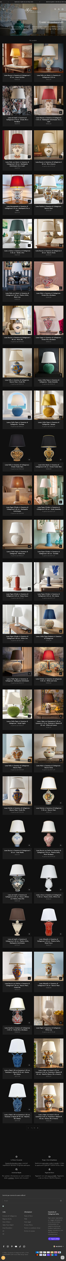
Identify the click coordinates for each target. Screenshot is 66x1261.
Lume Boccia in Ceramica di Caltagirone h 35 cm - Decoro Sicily (49, 252)
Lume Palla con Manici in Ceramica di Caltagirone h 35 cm (48, 76)
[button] (3, 1258)
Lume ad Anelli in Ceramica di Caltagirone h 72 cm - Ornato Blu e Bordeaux (17, 119)
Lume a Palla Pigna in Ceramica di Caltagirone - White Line (17, 552)
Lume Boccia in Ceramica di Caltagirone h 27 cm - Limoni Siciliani (17, 76)
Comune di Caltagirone (10, 1216)
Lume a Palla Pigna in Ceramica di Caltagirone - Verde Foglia (17, 722)
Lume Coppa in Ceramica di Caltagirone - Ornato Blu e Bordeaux (48, 338)
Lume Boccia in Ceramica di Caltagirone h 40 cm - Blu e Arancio (49, 163)
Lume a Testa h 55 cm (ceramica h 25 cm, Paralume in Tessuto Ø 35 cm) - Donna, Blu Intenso (17, 1072)
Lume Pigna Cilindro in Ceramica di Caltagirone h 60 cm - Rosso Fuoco (17, 595)
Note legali (27, 1222)
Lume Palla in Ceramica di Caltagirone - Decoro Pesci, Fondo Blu (17, 381)
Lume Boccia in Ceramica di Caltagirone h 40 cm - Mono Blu (17, 338)
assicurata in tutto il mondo (50, 1163)
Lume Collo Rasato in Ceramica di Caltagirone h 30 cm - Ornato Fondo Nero (49, 466)
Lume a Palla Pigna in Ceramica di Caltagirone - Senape (48, 423)
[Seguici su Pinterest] (12, 1246)
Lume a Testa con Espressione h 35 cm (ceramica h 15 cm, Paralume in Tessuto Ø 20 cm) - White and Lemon (49, 723)
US (3, 1231)
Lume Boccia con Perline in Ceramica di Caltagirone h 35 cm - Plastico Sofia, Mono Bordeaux (48, 852)
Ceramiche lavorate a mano (13, 1163)
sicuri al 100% (52, 1176)
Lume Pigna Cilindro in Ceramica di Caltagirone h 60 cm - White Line (17, 637)
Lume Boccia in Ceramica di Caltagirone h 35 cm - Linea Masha (17, 851)
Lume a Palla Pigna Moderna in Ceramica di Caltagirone (48, 637)
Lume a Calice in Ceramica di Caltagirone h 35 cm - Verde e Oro (17, 252)
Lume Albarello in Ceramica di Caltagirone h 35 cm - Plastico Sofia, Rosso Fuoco (48, 941)
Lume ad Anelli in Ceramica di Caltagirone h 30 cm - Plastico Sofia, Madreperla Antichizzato (17, 941)
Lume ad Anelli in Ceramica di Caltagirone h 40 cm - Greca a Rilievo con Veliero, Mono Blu (17, 897)
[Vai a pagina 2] (38, 1128)
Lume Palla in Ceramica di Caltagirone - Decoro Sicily (48, 766)
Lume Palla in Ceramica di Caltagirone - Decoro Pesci (17, 766)
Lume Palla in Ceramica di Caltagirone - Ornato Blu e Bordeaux (48, 294)
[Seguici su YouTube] (16, 1246)
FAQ (25, 1219)
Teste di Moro (28, 1216)
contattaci (11, 1178)
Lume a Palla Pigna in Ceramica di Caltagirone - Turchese (17, 423)
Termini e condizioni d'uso (32, 1228)
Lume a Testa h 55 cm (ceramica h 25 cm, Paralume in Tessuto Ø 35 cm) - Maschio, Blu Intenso (17, 1116)
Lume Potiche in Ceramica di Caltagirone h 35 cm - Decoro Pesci (48, 809)
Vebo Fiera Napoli (8, 1225)
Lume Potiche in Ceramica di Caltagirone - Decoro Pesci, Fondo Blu (17, 809)
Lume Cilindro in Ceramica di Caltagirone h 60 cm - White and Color (48, 680)
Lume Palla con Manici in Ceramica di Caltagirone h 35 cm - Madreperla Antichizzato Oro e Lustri (17, 164)
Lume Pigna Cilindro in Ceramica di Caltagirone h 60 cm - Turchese (49, 552)
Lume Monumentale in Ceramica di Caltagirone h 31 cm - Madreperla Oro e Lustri (17, 208)
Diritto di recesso (29, 1231)
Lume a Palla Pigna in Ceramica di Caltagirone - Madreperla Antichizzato (17, 680)
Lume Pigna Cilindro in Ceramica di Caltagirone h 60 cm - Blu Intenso (49, 595)
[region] (33, 1167)
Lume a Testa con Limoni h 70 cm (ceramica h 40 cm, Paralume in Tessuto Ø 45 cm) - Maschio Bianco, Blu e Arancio (49, 1072)
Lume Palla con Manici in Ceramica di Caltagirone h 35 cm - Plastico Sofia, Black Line (17, 295)
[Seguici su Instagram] (8, 1246)
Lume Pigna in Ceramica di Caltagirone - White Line (48, 1029)
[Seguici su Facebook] (4, 1246)
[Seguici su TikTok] (20, 1246)
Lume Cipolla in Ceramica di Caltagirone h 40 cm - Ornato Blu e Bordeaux (17, 1029)
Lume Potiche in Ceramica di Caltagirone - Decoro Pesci (49, 207)
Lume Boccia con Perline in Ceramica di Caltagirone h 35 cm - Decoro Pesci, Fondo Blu (17, 985)
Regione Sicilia (7, 1219)
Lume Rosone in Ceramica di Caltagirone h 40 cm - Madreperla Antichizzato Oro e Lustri (48, 119)
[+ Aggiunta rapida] (29, 70)
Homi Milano (6, 1222)
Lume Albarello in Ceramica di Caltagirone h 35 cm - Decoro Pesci (49, 984)
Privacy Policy (28, 1225)
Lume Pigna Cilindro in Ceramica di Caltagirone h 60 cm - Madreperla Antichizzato (17, 509)
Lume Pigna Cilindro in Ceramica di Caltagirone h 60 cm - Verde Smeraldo (49, 508)
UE (3, 1234)
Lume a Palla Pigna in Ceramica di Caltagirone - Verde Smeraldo (48, 381)
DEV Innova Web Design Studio (19, 1254)
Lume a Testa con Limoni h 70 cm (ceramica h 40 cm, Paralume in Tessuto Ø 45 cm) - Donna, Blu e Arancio (49, 1116)
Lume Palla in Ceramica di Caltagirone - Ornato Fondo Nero (17, 466)
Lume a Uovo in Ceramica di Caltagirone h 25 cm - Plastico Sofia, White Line (48, 896)
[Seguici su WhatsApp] (24, 1246)
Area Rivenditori (7, 1228)
